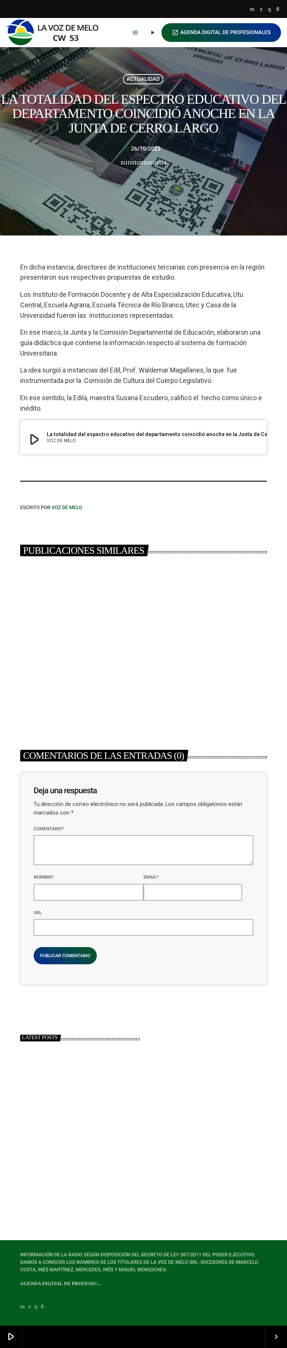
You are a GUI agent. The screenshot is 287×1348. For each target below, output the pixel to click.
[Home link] (55, 32)
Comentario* (49, 828)
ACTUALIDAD (143, 79)
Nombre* (44, 877)
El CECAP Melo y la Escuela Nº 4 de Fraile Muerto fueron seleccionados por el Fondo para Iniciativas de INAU (77, 683)
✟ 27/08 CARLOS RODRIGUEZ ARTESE (90, 1189)
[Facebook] (277, 9)
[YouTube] (252, 9)
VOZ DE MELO (67, 508)
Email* (151, 877)
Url (38, 912)
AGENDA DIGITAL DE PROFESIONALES (221, 32)
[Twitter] (261, 9)
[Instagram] (269, 9)
